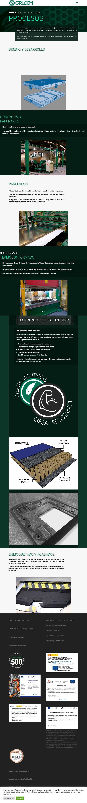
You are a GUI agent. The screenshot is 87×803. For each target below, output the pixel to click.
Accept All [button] (20, 798)
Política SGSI (29, 779)
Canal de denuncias (16, 628)
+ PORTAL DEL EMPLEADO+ (20, 620)
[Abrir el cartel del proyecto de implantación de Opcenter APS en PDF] (62, 718)
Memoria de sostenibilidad (19, 771)
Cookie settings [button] (8, 798)
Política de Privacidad (17, 646)
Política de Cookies (16, 637)
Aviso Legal (28, 629)
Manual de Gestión (16, 779)
